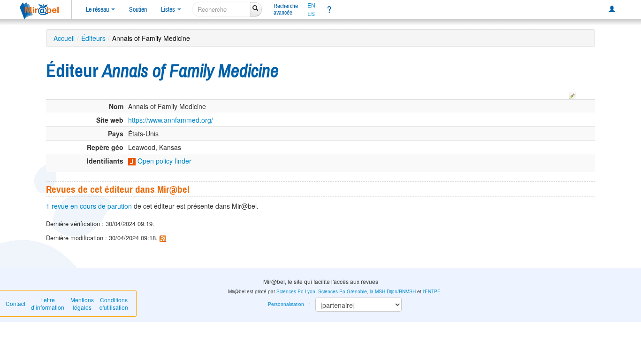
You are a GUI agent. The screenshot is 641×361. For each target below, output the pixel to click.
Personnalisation (286, 304)
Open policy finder (163, 160)
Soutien (138, 9)
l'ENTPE (432, 291)
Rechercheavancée (286, 9)
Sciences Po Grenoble (342, 291)
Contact (15, 303)
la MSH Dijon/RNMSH (393, 291)
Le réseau (98, 9)
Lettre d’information (47, 303)
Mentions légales (82, 303)
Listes (168, 9)
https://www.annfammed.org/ (170, 120)
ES (311, 13)
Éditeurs (93, 38)
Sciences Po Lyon (295, 291)
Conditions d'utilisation (113, 303)
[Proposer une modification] (572, 94)
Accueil (64, 38)
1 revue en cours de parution (89, 206)
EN (311, 5)
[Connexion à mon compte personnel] (612, 9)
